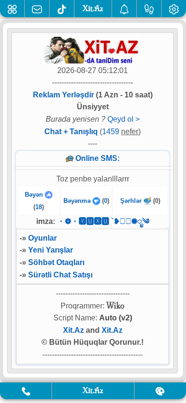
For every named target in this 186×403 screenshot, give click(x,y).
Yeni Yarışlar (50, 250)
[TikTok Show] (62, 8)
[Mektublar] (124, 8)
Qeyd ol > (123, 119)
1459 (110, 131)
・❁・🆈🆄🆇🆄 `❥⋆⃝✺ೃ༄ (103, 221)
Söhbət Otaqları (56, 262)
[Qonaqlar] (149, 8)
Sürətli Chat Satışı (60, 275)
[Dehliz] (12, 8)
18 (38, 207)
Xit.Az (73, 330)
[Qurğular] (174, 8)
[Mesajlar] (37, 8)
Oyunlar (42, 238)
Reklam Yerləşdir (63, 95)
